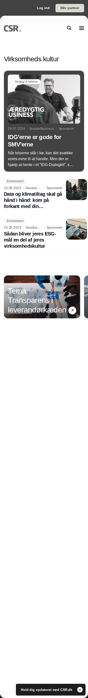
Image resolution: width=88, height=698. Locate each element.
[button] (72, 310)
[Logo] (12, 28)
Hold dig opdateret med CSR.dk (47, 690)
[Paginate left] (8, 297)
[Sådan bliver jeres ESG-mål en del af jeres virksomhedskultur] (44, 234)
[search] (69, 28)
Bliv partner (69, 8)
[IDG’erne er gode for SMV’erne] (44, 121)
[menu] (81, 28)
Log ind (43, 8)
